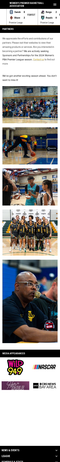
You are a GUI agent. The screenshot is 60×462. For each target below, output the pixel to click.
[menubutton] (55, 4)
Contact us (38, 59)
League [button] (6, 456)
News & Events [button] (10, 450)
